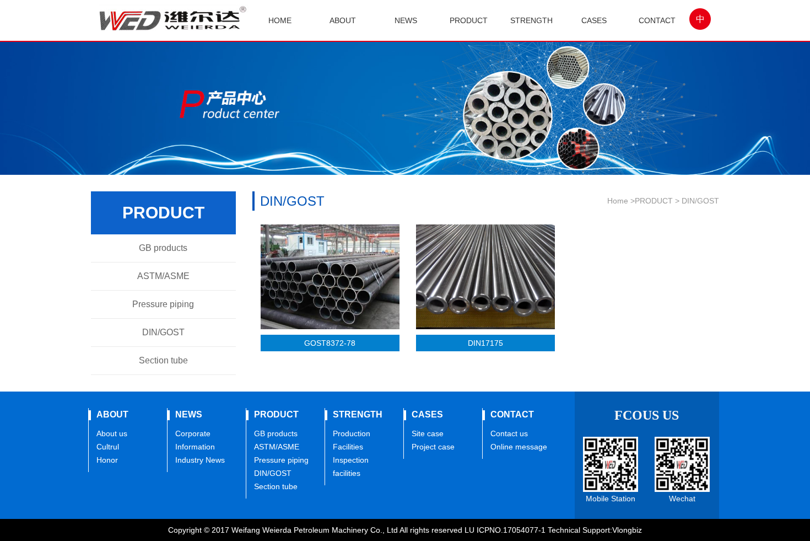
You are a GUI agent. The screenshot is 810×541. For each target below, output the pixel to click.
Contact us (509, 433)
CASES (594, 20)
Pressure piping (163, 304)
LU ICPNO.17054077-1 (505, 530)
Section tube (163, 360)
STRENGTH (531, 20)
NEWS (406, 20)
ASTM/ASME (163, 276)
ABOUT (343, 20)
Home (617, 200)
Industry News (200, 460)
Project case (433, 446)
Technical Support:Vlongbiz (595, 530)
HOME (279, 20)
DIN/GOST (163, 332)
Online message (518, 446)
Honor (107, 460)
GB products (163, 248)
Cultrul (107, 446)
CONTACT (657, 20)
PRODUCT (469, 20)
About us (111, 433)
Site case (428, 433)
